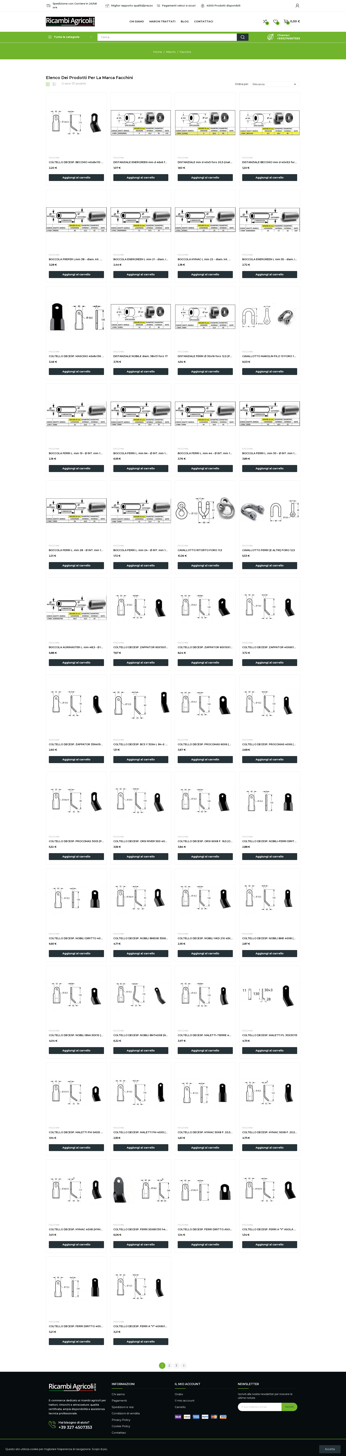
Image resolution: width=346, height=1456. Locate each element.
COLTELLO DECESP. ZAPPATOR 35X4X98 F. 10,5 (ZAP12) (76, 744)
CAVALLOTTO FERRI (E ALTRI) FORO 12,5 (268, 550)
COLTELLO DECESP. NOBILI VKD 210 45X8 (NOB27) (205, 938)
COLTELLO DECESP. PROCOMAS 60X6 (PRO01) (205, 744)
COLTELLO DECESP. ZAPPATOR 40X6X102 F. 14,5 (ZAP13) (269, 647)
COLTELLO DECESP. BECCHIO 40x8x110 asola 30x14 (76, 162)
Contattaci (119, 1432)
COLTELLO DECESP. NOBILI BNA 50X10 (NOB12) (76, 1035)
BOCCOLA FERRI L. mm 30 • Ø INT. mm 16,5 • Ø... (269, 453)
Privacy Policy (121, 1420)
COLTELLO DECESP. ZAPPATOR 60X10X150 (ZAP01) (140, 647)
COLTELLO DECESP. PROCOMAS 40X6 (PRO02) (269, 744)
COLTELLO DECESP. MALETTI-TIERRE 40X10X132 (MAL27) (205, 1035)
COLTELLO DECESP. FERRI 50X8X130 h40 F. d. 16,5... (140, 1229)
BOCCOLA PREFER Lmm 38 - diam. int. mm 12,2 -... (76, 259)
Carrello (180, 1407)
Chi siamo (118, 1394)
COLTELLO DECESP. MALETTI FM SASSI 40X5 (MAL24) (76, 1132)
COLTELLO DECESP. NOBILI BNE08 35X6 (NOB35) (140, 938)
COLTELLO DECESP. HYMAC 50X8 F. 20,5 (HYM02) (269, 1132)
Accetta (330, 1449)
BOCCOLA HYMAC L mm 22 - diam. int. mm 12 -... (205, 259)
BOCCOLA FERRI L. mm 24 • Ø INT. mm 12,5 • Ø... (140, 550)
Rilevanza (274, 84)
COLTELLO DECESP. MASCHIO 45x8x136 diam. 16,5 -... (76, 356)
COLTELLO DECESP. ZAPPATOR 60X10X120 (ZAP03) (205, 647)
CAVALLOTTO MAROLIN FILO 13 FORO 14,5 (269, 356)
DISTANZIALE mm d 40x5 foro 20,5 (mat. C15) (205, 162)
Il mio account (184, 1400)
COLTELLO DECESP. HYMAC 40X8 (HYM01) (76, 1229)
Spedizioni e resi (123, 1407)
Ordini (179, 1394)
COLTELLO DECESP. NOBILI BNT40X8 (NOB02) (140, 1035)
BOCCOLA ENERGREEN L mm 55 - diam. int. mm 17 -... (269, 259)
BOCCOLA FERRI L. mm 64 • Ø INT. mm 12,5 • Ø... (140, 453)
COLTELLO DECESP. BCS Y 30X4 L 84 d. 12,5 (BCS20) (140, 744)
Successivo (183, 1365)
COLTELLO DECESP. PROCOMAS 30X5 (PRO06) (76, 841)
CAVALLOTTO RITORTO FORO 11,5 (200, 550)
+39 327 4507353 (75, 1427)
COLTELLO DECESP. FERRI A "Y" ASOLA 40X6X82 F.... (269, 1229)
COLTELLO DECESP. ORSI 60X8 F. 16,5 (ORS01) (205, 841)
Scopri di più (99, 1449)
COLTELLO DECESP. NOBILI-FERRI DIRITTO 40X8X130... (269, 841)
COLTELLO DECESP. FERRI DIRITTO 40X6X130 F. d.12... (76, 1326)
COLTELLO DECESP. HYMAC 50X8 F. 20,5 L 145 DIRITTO (205, 1132)
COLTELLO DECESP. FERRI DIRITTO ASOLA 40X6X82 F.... (205, 1229)
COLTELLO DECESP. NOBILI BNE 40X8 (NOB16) (269, 938)
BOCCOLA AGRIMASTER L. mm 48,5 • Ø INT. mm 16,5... (76, 647)
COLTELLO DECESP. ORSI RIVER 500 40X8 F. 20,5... (140, 841)
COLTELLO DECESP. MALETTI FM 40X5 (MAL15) (140, 1132)
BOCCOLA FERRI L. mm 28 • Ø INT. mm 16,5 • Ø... (76, 550)
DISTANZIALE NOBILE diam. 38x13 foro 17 (140, 356)
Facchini (54, 158)
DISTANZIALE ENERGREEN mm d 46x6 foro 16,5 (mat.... (140, 162)
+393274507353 (288, 38)
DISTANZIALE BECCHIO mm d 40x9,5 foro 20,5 (269, 162)
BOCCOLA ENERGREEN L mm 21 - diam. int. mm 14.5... (140, 259)
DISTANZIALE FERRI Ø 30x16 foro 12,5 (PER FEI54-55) (205, 356)
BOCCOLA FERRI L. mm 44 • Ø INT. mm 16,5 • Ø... (205, 453)
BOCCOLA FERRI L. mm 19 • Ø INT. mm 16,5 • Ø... (76, 453)
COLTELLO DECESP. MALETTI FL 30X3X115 (269, 1035)
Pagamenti (119, 1400)
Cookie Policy (121, 1426)
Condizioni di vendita (126, 1413)
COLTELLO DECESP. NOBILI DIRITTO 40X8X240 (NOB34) (76, 938)
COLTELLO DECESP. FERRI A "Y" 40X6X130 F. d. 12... (140, 1326)
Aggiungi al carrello (76, 177)
